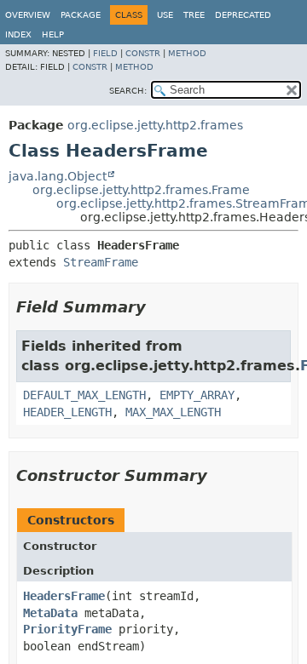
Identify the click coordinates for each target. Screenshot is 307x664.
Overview (27, 15)
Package (81, 15)
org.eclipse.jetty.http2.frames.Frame (141, 190)
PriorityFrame (67, 629)
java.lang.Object (58, 176)
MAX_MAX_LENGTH (173, 412)
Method (187, 53)
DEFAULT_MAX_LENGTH (84, 395)
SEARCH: (128, 90)
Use (165, 15)
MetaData (50, 613)
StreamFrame (100, 262)
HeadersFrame (64, 596)
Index (18, 34)
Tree (194, 15)
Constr (142, 53)
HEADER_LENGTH (67, 412)
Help (53, 34)
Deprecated (243, 15)
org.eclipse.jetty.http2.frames (155, 125)
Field (105, 53)
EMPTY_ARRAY (197, 395)
